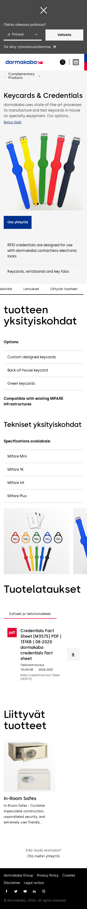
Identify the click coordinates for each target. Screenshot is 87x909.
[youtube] (25, 891)
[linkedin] (34, 891)
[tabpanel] (43, 654)
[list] (43, 782)
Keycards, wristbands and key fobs (38, 271)
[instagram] (43, 891)
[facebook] (6, 891)
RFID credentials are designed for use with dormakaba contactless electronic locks (42, 250)
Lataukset (31, 289)
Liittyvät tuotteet (64, 289)
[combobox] (23, 35)
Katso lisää (13, 122)
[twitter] (15, 891)
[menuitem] (24, 62)
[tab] (30, 614)
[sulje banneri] (43, 10)
